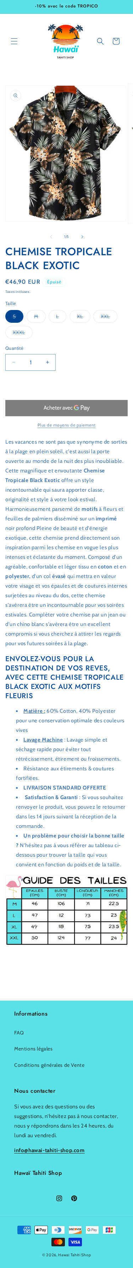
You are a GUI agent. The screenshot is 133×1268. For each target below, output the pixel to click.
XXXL (23, 334)
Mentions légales (33, 1048)
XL (83, 318)
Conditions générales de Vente (49, 1065)
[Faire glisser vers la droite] (82, 237)
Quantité (14, 348)
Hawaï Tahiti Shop (74, 1254)
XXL (109, 318)
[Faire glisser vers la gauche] (51, 237)
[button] (14, 41)
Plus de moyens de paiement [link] (67, 425)
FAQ (19, 1032)
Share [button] (19, 967)
